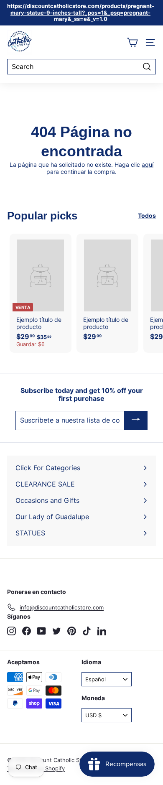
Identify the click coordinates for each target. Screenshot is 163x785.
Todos (147, 215)
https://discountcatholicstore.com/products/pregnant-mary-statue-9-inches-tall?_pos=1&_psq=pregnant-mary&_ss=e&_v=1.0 (80, 12)
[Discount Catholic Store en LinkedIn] (101, 631)
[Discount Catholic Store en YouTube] (41, 631)
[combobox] (81, 66)
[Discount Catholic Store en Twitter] (56, 631)
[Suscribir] (136, 420)
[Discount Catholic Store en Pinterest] (71, 631)
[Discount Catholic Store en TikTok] (86, 631)
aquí (147, 164)
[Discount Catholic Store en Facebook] (26, 631)
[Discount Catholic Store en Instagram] (11, 631)
